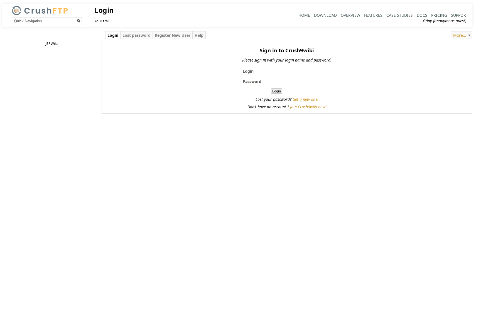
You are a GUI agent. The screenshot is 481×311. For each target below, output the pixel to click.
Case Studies (399, 15)
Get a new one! (305, 99)
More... (459, 35)
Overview (350, 15)
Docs (422, 15)
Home (304, 15)
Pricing (439, 15)
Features (373, 15)
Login (248, 71)
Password (252, 81)
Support (459, 15)
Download (325, 15)
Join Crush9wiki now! (308, 106)
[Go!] (79, 21)
